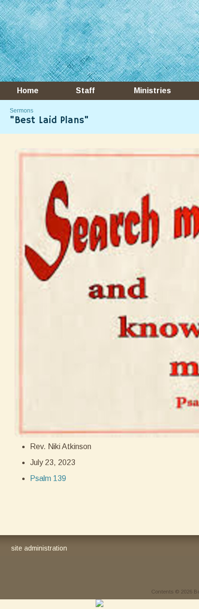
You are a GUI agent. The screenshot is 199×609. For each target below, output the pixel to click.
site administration (39, 548)
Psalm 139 (48, 478)
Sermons (21, 110)
